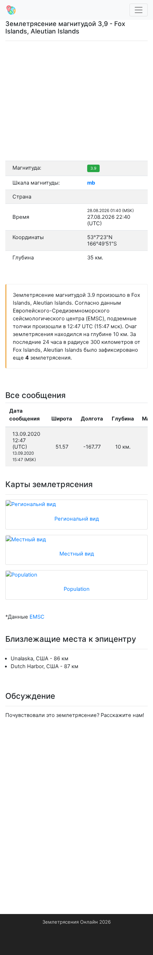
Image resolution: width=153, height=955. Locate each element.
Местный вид (76, 554)
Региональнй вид (76, 519)
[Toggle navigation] (139, 10)
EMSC (37, 617)
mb (91, 183)
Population (77, 589)
